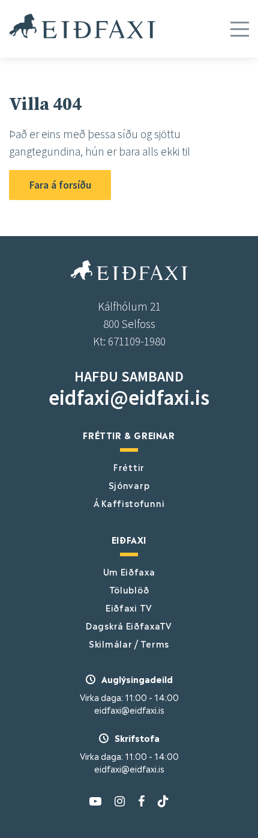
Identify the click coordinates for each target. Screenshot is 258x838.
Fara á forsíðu (60, 185)
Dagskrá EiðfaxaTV (129, 625)
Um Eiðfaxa (129, 571)
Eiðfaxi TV (129, 607)
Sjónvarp (129, 485)
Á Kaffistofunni (129, 503)
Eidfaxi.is (82, 26)
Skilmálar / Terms (129, 643)
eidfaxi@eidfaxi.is (129, 397)
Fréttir (129, 467)
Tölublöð (129, 589)
